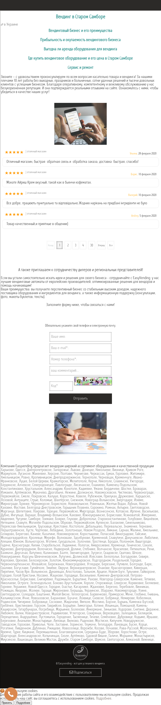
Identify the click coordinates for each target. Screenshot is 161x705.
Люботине (151, 538)
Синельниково (135, 523)
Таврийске (54, 606)
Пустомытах (47, 617)
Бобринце (112, 598)
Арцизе (102, 572)
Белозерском (38, 561)
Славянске (121, 481)
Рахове (93, 579)
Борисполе (58, 504)
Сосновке (55, 602)
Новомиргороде (126, 591)
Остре (143, 632)
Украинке (19, 587)
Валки (19, 613)
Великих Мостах (45, 640)
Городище (71, 576)
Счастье (67, 587)
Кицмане (28, 632)
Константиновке (12, 489)
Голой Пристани (24, 576)
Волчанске (104, 549)
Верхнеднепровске (83, 568)
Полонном (127, 542)
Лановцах (120, 625)
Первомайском (84, 523)
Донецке (88, 470)
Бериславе (27, 579)
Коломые (46, 500)
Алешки (6, 542)
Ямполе (85, 602)
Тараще (46, 591)
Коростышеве (89, 534)
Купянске (102, 523)
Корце (143, 625)
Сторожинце (104, 583)
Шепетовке (23, 512)
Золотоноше (73, 530)
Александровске (29, 636)
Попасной (107, 534)
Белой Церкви (38, 481)
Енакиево (98, 485)
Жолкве (34, 591)
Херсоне (53, 474)
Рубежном (95, 496)
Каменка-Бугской (141, 602)
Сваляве (6, 568)
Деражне (152, 610)
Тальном (89, 572)
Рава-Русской (128, 628)
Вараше (30, 515)
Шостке (126, 489)
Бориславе (114, 515)
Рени (150, 549)
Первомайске (10, 496)
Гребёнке (7, 606)
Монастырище (42, 621)
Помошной (127, 606)
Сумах (110, 474)
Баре (148, 564)
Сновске (98, 598)
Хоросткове (129, 632)
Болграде (136, 564)
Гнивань (153, 594)
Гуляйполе (37, 568)
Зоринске (76, 625)
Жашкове (56, 576)
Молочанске (148, 628)
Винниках (142, 587)
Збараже (107, 591)
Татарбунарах (27, 610)
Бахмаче (7, 553)
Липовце (59, 621)
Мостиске (101, 621)
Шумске (100, 640)
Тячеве (94, 617)
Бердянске (8, 485)
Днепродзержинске (66, 478)
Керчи (92, 481)
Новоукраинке (11, 557)
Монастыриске (144, 636)
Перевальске (113, 527)
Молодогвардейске (14, 538)
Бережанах (56, 564)
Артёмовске (23, 493)
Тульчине (132, 572)
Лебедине (56, 530)
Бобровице (40, 602)
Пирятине (7, 572)
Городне (54, 587)
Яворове (21, 591)
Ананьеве (24, 621)
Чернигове (81, 474)
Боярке (60, 519)
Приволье (38, 625)
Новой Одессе (37, 587)
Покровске (38, 496)
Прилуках (110, 496)
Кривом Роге (134, 470)
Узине (142, 591)
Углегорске (77, 613)
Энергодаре (124, 500)
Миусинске (8, 640)
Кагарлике (81, 587)
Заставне (61, 625)
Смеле (25, 496)
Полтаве (66, 474)
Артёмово (77, 636)
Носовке (42, 576)
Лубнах (132, 504)
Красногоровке (121, 568)
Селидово (7, 534)
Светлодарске (10, 594)
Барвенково (98, 594)
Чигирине (24, 602)
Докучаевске (134, 538)
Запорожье (61, 470)
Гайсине (140, 534)
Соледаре (28, 594)
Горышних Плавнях (76, 508)
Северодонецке (43, 485)
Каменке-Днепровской (113, 576)
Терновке (145, 527)
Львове (75, 470)
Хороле (89, 583)
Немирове (128, 598)
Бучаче (73, 598)
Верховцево (111, 613)
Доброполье (87, 519)
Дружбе (63, 640)
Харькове (7, 470)
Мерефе (49, 538)
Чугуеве (21, 519)
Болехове (78, 610)
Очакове (104, 568)
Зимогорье (84, 606)
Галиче (113, 636)
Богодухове (129, 557)
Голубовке (135, 519)
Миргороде (87, 512)
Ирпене (135, 512)
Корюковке (136, 583)
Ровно (25, 478)
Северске (120, 583)
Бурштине (79, 579)
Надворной (61, 549)
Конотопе (70, 489)
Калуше (53, 496)
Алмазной (133, 640)
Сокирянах (94, 613)
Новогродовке (75, 564)
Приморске (116, 594)
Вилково (73, 621)
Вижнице (147, 640)
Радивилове (59, 613)
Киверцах (140, 568)
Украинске (91, 591)
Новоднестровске (37, 613)
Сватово (125, 553)
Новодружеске (133, 621)
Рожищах (7, 591)
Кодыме (139, 617)
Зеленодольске (40, 583)
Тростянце (99, 542)
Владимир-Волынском (53, 515)
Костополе (76, 527)
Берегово (22, 534)
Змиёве (51, 568)
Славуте (21, 523)
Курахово (7, 549)
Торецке (52, 512)
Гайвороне (147, 572)
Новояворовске (67, 534)
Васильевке (88, 576)
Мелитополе (78, 481)
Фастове (19, 508)
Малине (135, 530)
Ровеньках (97, 504)
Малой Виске (61, 594)
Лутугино (65, 557)
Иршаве (152, 617)
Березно (112, 587)
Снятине (138, 610)
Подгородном (101, 561)
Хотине (99, 606)
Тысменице (80, 617)
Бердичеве (111, 489)
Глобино (140, 594)
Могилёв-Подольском (44, 523)
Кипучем (116, 621)
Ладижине (69, 545)
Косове (99, 628)
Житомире (137, 474)
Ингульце (17, 515)
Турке (17, 632)
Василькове (150, 512)
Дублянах (39, 628)
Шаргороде (8, 636)
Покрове (39, 512)
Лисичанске (82, 485)
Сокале (147, 545)
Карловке (7, 561)
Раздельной (120, 561)
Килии (35, 545)
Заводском (8, 625)
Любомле (7, 613)
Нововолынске (78, 504)
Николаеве (103, 470)
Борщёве (69, 606)
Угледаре (93, 564)
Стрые (34, 500)
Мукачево (40, 493)
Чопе (50, 625)
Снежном (77, 500)
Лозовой (7, 500)
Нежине (70, 493)
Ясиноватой (131, 515)
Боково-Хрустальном (67, 583)
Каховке (75, 515)
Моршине (126, 636)
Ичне (25, 598)
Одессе (20, 470)
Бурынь (123, 602)
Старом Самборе (81, 640)
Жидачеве (71, 602)
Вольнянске (39, 572)
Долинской (80, 557)
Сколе (65, 636)
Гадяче (5, 545)
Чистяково (125, 493)
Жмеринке (148, 515)
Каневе (36, 534)
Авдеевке (7, 519)
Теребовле (126, 587)
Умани (98, 489)
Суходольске (66, 542)
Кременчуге (123, 478)
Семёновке (108, 617)
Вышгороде (143, 542)
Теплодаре (105, 625)
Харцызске (142, 496)
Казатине (48, 534)
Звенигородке (79, 553)
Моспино (98, 602)
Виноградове (125, 534)
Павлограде (63, 485)
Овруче (63, 568)
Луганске (24, 474)
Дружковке (126, 496)
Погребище (46, 610)
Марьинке (63, 610)
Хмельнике (150, 530)
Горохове (24, 625)
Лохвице (85, 598)
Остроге (23, 583)
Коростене (67, 496)
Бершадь (76, 591)
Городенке (64, 617)
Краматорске (59, 481)
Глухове (72, 519)
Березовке (8, 621)
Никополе (105, 481)
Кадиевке (85, 489)
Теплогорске (79, 594)
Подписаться (82, 673)
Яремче (6, 632)
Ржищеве (53, 628)
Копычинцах (51, 636)
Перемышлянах (46, 632)
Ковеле (81, 496)
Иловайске (39, 564)
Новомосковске (105, 493)
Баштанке (43, 594)
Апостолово (74, 572)
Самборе (34, 519)
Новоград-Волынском (100, 500)
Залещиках (128, 613)
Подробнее (103, 699)
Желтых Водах (116, 504)
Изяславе (96, 557)
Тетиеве (149, 579)
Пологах (83, 545)
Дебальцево (94, 527)
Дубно (5, 515)
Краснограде (21, 545)
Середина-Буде (95, 632)
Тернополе (89, 478)
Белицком (145, 613)
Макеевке (39, 474)
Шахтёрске (61, 500)
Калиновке (50, 553)
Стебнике (89, 549)
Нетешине (8, 523)
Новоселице (70, 628)
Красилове (120, 549)
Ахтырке (123, 508)
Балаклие (117, 523)
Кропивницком (41, 478)
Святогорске (115, 640)
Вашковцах (25, 640)
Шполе (137, 553)
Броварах (139, 489)
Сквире (143, 557)
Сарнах (124, 530)
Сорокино (97, 508)
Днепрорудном (25, 549)
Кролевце (36, 538)
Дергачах (21, 553)
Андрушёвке (28, 617)
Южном (18, 542)
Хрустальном (34, 489)
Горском (39, 606)
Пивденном (23, 628)
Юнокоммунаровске (76, 561)
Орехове (21, 561)
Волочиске (45, 549)
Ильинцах (111, 606)
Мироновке (61, 591)
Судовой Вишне (96, 636)
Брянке (24, 504)
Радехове (86, 621)
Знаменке (130, 527)
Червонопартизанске (15, 564)
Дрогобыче (55, 493)
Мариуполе (8, 474)
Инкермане (94, 610)
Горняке (6, 587)
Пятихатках (137, 549)
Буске (133, 625)
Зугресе (96, 553)
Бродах (113, 542)
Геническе (134, 545)
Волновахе (64, 538)
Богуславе (21, 568)
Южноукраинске (94, 515)
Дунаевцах (56, 572)
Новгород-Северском (114, 579)
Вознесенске (105, 512)
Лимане (112, 530)
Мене (129, 594)
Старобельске (51, 545)
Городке (135, 561)
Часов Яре (23, 572)
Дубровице (125, 617)
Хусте (30, 530)
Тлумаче (90, 625)
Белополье (111, 557)
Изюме (138, 500)
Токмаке (47, 519)
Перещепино (9, 617)
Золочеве (84, 542)
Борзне (111, 602)
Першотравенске (12, 530)
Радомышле (63, 579)
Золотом (55, 561)
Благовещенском (71, 632)
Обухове (66, 523)
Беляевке (152, 583)
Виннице (118, 470)
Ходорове (125, 610)
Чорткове (41, 530)
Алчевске (24, 485)
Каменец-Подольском (121, 485)
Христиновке (24, 606)
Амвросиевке (100, 545)
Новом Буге (117, 572)
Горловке (122, 474)
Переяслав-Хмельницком (18, 527)
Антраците (21, 500)
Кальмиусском (11, 598)
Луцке (23, 481)
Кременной (99, 538)
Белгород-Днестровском (44, 508)
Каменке (137, 579)
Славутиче (116, 538)
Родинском (8, 602)
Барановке (58, 598)
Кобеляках (143, 598)
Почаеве (112, 628)
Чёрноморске (40, 504)
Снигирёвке (45, 579)
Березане (108, 564)
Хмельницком (10, 478)
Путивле (122, 564)
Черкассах (97, 474)
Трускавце (45, 527)
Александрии (53, 489)
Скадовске (111, 553)
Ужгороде (136, 481)
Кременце (118, 545)
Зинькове (110, 610)
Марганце (7, 512)
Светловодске (139, 508)
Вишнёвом (151, 519)
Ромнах (110, 508)
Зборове (113, 632)
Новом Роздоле (94, 530)
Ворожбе (86, 628)
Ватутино (35, 553)
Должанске (85, 493)
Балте (64, 553)
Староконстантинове (112, 519)
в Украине (10, 25)
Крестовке (60, 527)
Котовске (122, 512)
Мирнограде (9, 504)
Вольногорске (34, 542)
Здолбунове (82, 538)
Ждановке (97, 587)
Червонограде (144, 493)
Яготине (51, 542)
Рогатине (7, 628)
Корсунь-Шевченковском (39, 557)
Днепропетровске (39, 470)
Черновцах (106, 478)
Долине (76, 549)
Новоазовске (40, 598)
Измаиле (7, 493)
